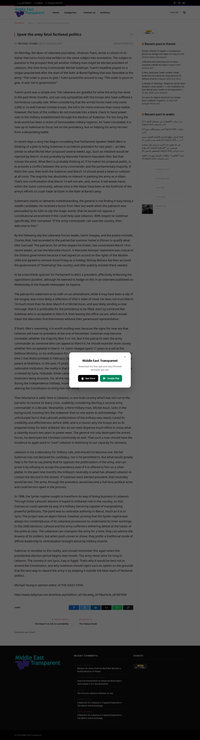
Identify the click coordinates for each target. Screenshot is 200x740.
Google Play (113, 378)
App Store (90, 378)
